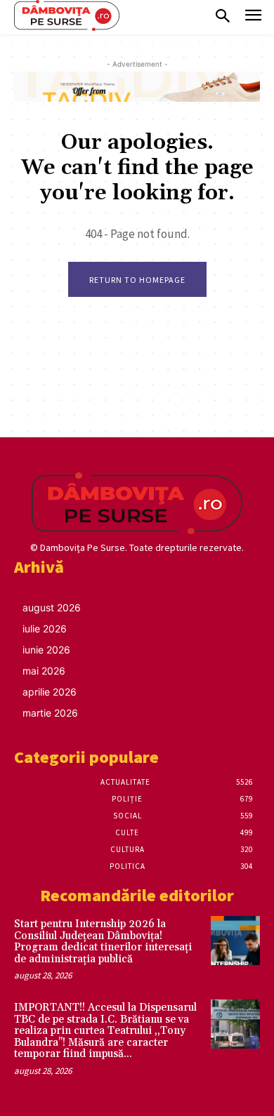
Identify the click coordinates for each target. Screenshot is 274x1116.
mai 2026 (43, 671)
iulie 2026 (44, 629)
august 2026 (51, 607)
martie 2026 (50, 713)
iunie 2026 (46, 650)
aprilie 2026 (49, 692)
